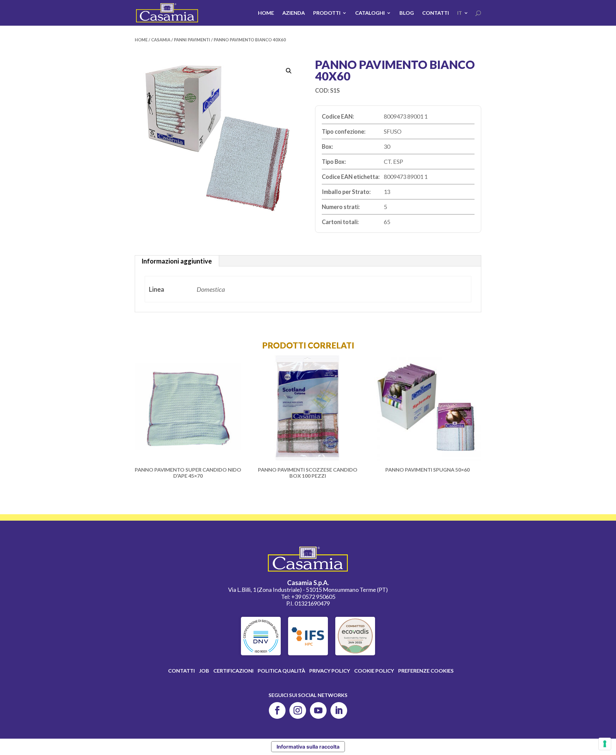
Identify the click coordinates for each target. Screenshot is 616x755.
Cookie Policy (374, 670)
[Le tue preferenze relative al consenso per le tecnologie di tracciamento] (605, 744)
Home (266, 13)
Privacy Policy (329, 670)
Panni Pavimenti (192, 39)
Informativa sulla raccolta (308, 746)
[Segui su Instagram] (297, 710)
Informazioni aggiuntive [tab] (176, 261)
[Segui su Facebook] (277, 710)
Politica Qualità (281, 670)
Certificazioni (233, 670)
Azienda (293, 13)
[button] (289, 71)
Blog (406, 13)
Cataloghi (370, 13)
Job (204, 670)
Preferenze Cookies (426, 670)
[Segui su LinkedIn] (338, 710)
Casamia (160, 39)
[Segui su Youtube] (318, 710)
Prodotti (326, 13)
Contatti (435, 13)
